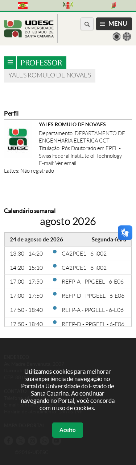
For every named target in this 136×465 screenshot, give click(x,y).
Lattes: (12, 171)
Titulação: (50, 148)
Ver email (65, 163)
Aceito (67, 430)
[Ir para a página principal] (29, 35)
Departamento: (57, 133)
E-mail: (47, 163)
